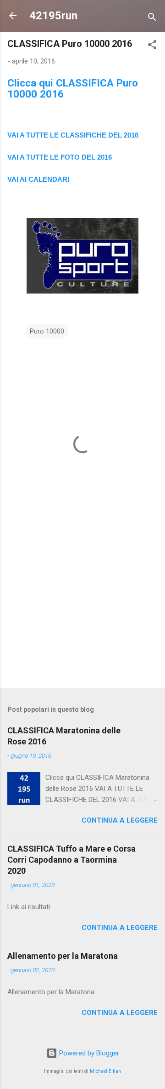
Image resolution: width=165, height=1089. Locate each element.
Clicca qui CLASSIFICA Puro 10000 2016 (72, 88)
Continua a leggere (120, 820)
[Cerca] (152, 19)
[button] (152, 46)
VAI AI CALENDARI (38, 179)
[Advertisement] (82, 616)
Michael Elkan (105, 1071)
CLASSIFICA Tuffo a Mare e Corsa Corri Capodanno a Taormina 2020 (71, 860)
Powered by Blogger (88, 1053)
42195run (53, 15)
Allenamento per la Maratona (62, 956)
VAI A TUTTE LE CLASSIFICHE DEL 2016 (72, 135)
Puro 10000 (47, 331)
